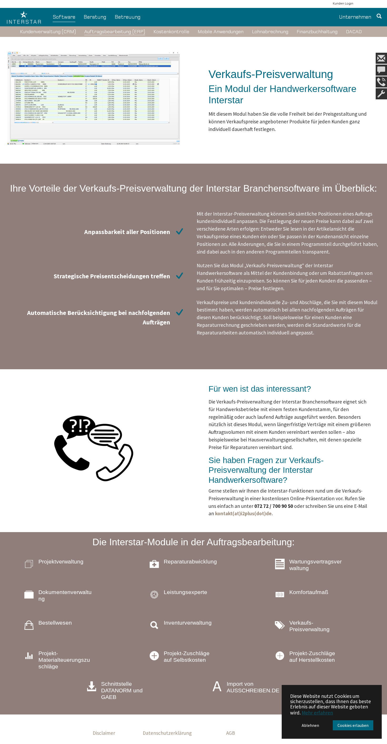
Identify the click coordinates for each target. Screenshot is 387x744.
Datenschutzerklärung (167, 733)
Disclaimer (104, 733)
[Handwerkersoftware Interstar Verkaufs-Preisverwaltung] (93, 98)
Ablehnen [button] (310, 725)
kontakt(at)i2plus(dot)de (243, 513)
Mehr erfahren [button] (317, 712)
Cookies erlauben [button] (353, 725)
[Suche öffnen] (379, 17)
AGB (230, 733)
